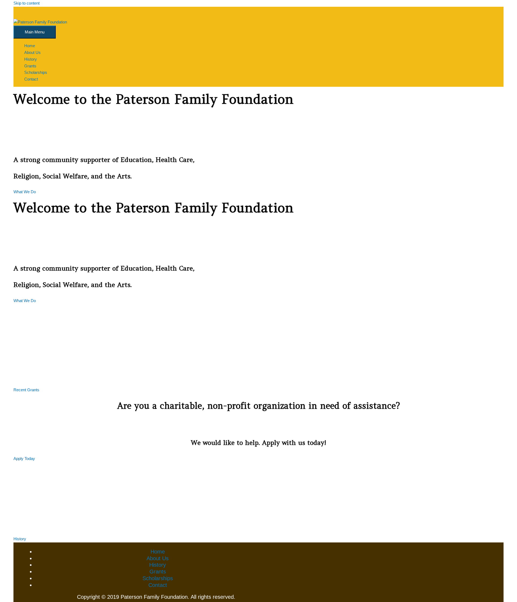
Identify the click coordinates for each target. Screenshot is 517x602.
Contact (157, 585)
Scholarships (157, 578)
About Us (157, 558)
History (157, 565)
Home (158, 552)
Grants (157, 572)
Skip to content (26, 3)
